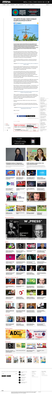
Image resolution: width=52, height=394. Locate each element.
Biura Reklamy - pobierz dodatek (40, 351)
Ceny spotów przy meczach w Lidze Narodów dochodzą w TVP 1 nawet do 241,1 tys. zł (20, 262)
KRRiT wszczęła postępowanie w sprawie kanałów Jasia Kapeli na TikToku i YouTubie (43, 100)
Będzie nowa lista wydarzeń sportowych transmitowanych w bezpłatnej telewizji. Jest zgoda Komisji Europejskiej (43, 113)
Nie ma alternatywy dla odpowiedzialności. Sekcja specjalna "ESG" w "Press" (30, 287)
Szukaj (47, 4)
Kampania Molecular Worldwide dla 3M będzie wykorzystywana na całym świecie (20, 298)
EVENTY (8, 4)
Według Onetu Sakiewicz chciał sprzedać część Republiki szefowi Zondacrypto (41, 262)
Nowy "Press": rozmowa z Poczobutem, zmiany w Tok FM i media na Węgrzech (20, 251)
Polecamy (8, 342)
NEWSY (4, 4)
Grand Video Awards (45, 375)
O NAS (33, 4)
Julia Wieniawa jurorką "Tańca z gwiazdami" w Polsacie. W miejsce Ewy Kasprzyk (10, 273)
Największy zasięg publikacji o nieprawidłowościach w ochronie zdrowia (20, 273)
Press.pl (43, 372)
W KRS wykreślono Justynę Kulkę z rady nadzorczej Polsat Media (35, 164)
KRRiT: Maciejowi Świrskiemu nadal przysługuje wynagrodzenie (43, 103)
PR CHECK (29, 4)
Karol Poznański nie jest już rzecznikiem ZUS (20, 286)
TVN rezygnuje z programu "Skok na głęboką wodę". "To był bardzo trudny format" (31, 178)
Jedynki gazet (9, 355)
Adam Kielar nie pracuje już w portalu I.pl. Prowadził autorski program (41, 273)
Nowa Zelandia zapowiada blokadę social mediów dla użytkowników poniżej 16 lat (31, 311)
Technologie (8, 302)
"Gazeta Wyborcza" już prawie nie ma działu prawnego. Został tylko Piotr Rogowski (41, 251)
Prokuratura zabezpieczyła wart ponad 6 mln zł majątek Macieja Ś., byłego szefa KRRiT (43, 106)
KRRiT (15, 113)
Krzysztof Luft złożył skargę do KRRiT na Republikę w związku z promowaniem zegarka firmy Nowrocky (43, 124)
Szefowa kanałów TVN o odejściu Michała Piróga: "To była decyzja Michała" (20, 178)
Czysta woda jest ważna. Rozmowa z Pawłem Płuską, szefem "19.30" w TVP (31, 324)
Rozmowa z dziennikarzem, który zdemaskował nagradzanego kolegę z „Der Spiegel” (41, 324)
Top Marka (43, 374)
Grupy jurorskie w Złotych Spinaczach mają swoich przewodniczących (9, 298)
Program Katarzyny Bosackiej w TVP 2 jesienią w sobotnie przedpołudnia (10, 178)
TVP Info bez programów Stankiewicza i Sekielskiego (14, 201)
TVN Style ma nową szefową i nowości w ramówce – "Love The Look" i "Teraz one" (10, 262)
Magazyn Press (9, 217)
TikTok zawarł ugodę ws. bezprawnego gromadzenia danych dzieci (41, 311)
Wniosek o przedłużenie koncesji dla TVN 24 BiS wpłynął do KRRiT (43, 117)
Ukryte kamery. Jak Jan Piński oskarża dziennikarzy (35, 201)
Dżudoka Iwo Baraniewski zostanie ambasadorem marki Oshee (10, 287)
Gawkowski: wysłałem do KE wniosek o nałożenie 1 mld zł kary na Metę (10, 311)
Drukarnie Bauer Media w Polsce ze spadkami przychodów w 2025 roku (9, 189)
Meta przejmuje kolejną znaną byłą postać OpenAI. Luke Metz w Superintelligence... (20, 311)
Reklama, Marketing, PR (11, 277)
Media (6, 242)
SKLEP (17, 4)
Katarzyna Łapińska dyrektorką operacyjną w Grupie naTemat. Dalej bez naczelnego (31, 273)
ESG (25, 4)
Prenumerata (34, 374)
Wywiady (7, 315)
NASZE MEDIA (12, 4)
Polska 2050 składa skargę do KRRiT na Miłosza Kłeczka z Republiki (43, 127)
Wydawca (33, 372)
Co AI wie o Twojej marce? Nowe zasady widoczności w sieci (31, 189)
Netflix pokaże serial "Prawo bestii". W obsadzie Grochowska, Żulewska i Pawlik (31, 262)
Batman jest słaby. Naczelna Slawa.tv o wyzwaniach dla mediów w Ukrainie (10, 324)
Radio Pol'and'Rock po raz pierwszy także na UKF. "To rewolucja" (43, 130)
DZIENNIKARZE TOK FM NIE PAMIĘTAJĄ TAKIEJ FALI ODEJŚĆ (18, 238)
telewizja (19, 121)
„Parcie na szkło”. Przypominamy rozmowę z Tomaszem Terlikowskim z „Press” (20, 324)
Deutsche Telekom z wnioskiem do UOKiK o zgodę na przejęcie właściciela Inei (41, 178)
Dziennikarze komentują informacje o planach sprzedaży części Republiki (41, 189)
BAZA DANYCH (21, 4)
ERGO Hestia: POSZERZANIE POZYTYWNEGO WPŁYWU (30, 213)
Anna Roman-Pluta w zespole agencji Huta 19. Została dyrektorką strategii (41, 298)
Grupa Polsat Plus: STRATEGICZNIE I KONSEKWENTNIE (39, 214)
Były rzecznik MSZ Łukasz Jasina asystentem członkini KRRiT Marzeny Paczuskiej (43, 109)
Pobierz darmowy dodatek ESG (20, 350)
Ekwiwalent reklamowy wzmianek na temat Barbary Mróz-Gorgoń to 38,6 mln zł (31, 298)
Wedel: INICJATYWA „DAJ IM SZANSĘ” (20, 213)
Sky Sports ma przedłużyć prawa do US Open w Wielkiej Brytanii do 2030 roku (10, 251)
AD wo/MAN (43, 373)
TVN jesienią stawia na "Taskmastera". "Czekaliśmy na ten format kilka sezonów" (15, 164)
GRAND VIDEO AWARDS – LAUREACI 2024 (33, 338)
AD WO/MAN (8, 338)
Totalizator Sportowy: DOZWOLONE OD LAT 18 (9, 213)
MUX (16, 113)
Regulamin (33, 376)
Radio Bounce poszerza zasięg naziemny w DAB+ (31, 251)
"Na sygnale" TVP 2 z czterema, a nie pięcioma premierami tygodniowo (20, 189)
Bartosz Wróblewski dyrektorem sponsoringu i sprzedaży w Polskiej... (41, 287)
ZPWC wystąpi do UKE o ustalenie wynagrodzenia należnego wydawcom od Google (43, 120)
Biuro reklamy (34, 373)
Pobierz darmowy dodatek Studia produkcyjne (30, 351)
